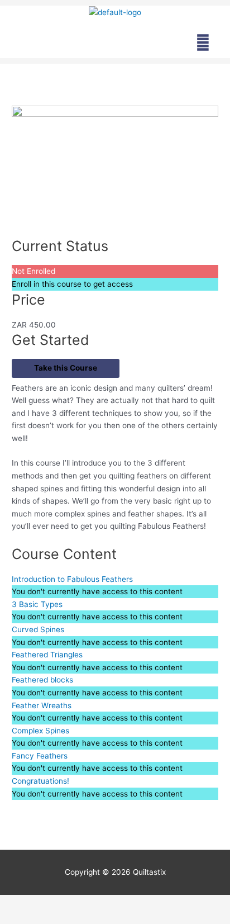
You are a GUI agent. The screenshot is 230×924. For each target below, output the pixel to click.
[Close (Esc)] (163, 903)
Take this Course (65, 367)
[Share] (116, 903)
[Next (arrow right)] (69, 918)
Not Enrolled (33, 271)
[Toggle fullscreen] (69, 903)
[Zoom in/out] (22, 903)
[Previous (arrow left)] (22, 918)
